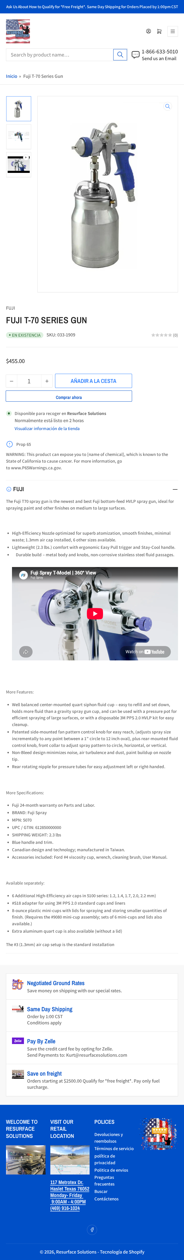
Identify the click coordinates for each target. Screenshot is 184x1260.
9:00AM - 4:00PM (68, 1201)
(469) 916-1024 (65, 1208)
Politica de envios (111, 1170)
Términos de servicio (114, 1148)
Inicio (11, 76)
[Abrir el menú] (172, 31)
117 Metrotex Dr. (66, 1182)
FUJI (10, 308)
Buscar (101, 1191)
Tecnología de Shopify (122, 1252)
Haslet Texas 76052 (69, 1188)
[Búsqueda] (120, 54)
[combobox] (67, 54)
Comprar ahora (69, 397)
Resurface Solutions (76, 1252)
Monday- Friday (66, 1195)
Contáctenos (106, 1199)
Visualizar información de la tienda (47, 428)
